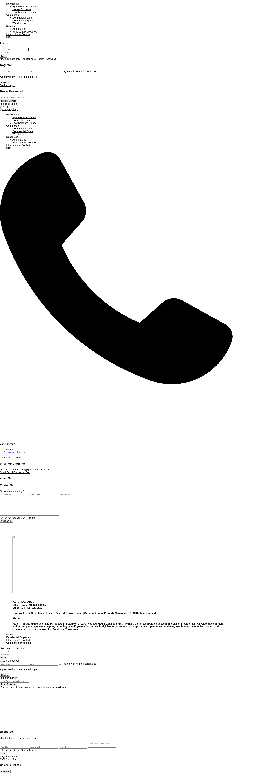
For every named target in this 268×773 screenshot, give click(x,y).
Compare (5, 771)
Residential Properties (18, 637)
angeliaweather (8, 756)
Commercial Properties (18, 643)
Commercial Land (22, 17)
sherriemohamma (12, 463)
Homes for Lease (21, 9)
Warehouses (19, 23)
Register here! (8, 687)
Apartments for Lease (24, 6)
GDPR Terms (28, 517)
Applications (19, 29)
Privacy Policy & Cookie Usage (64, 613)
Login (3, 56)
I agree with (79, 71)
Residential (12, 3)
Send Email (6, 472)
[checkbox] (2, 518)
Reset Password (8, 101)
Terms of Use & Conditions (28, 613)
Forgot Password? (47, 59)
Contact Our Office (23, 602)
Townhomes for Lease (24, 12)
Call (16, 472)
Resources (12, 26)
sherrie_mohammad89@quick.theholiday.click (25, 469)
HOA (9, 37)
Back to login (44, 687)
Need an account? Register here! (18, 59)
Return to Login (8, 103)
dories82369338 (9, 759)
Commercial (13, 15)
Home (9, 449)
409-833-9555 (8, 444)
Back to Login (7, 85)
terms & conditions (86, 71)
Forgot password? (26, 687)
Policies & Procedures (24, 31)
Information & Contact (18, 34)
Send (3, 753)
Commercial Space (23, 20)
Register (5, 82)
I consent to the (20, 517)
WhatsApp (24, 472)
